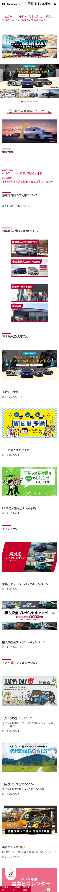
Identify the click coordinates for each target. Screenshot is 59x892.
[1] (25, 101)
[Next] (57, 76)
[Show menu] (55, 4)
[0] (22, 101)
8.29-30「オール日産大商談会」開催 (22, 173)
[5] (37, 101)
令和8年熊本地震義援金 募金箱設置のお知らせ (27, 181)
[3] (31, 101)
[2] (28, 101)
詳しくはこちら (9, 396)
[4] (34, 101)
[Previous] (1, 76)
